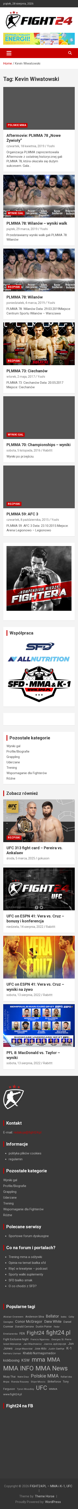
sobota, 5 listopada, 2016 (23, 450)
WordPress (53, 1502)
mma (38, 1359)
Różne (10, 778)
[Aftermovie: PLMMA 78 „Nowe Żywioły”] (39, 108)
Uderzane (13, 762)
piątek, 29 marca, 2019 (21, 229)
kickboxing (11, 1360)
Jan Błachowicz (32, 1343)
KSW (25, 1360)
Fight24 (35, 1333)
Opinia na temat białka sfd (27, 1263)
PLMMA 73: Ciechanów (26, 371)
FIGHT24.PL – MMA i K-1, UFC (51, 1486)
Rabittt (47, 450)
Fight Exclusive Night (16, 1339)
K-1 (69, 1348)
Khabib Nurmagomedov (39, 1353)
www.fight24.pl (12, 1394)
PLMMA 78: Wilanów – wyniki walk (36, 223)
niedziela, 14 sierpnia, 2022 (24, 926)
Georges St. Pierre (61, 1339)
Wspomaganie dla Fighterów (26, 773)
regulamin (16, 1159)
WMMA (53, 1389)
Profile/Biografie (17, 751)
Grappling (13, 757)
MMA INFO (18, 1368)
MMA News (52, 1368)
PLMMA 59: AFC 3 (22, 514)
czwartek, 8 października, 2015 (27, 519)
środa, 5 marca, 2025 (20, 858)
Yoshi (51, 146)
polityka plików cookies (25, 1153)
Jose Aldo (40, 1348)
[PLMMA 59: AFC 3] (39, 487)
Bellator (52, 1316)
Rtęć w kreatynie (20, 1269)
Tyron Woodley (25, 1389)
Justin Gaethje (56, 1348)
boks (64, 1316)
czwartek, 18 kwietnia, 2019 (25, 146)
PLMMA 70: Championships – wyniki (38, 444)
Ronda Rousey (20, 1381)
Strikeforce (54, 1381)
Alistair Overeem (13, 1316)
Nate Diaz (23, 1376)
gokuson (43, 858)
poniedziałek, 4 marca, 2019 (25, 303)
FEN (22, 1333)
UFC (41, 1387)
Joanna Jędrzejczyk (55, 1344)
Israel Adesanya (12, 1344)
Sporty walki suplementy (26, 1274)
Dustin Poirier (44, 1326)
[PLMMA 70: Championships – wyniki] (39, 417)
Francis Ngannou (40, 1339)
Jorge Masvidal (23, 1348)
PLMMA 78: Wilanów (24, 297)
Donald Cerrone (24, 1326)
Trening (11, 768)
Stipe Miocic (38, 1381)
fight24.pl (58, 1332)
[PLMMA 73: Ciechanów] (39, 343)
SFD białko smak (20, 1280)
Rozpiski (14, 287)
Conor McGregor (28, 1322)
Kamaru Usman (12, 1353)
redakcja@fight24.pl (27, 1132)
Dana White (53, 1322)
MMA (53, 1359)
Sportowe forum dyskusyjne (29, 1236)
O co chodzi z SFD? (23, 1286)
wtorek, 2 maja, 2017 (20, 376)
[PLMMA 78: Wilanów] (39, 270)
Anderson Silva (34, 1316)
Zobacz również (22, 793)
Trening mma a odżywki (25, 1257)
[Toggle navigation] (9, 53)
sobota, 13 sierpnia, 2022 (23, 995)
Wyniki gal (15, 213)
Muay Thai (9, 1376)
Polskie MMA (17, 125)
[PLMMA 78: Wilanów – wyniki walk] (39, 196)
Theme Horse (44, 1496)
